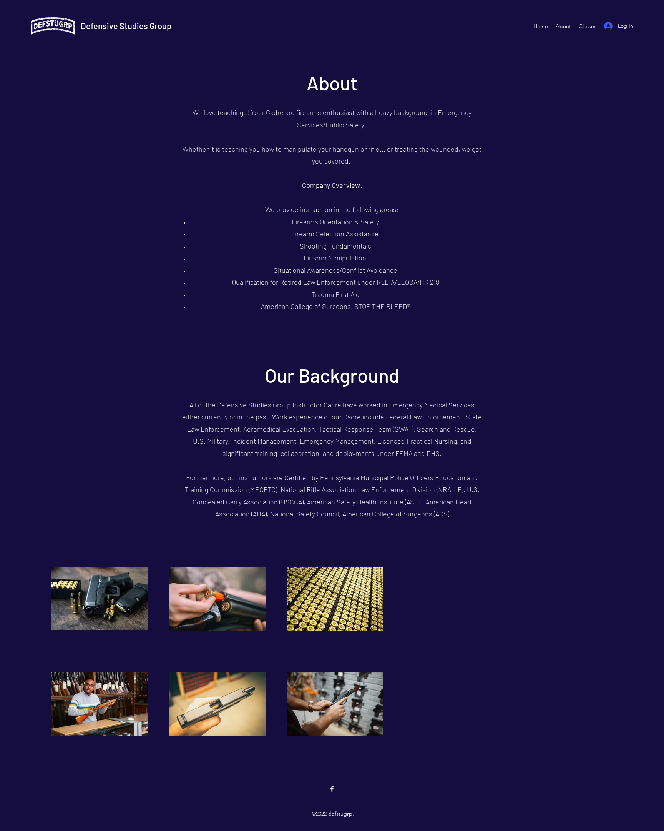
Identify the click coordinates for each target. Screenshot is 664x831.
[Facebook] (332, 789)
